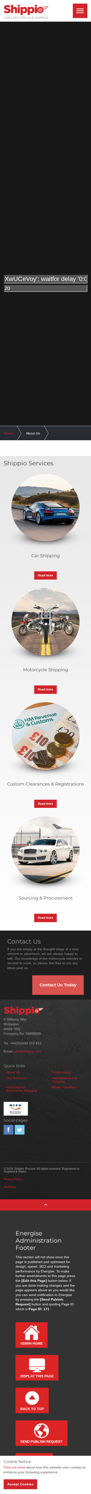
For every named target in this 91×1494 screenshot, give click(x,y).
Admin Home (31, 1343)
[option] (45, 283)
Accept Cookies (20, 1484)
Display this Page (37, 1376)
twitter (20, 1130)
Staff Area (10, 1187)
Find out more (14, 1467)
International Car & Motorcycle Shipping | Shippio (26, 12)
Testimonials (61, 1072)
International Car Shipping (64, 1079)
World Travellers (64, 1087)
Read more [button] (45, 575)
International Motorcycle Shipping (21, 1088)
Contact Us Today (58, 985)
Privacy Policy (13, 1179)
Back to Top (32, 1409)
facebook (8, 1130)
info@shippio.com (27, 1051)
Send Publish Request (41, 1441)
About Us (13, 1072)
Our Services (16, 1078)
